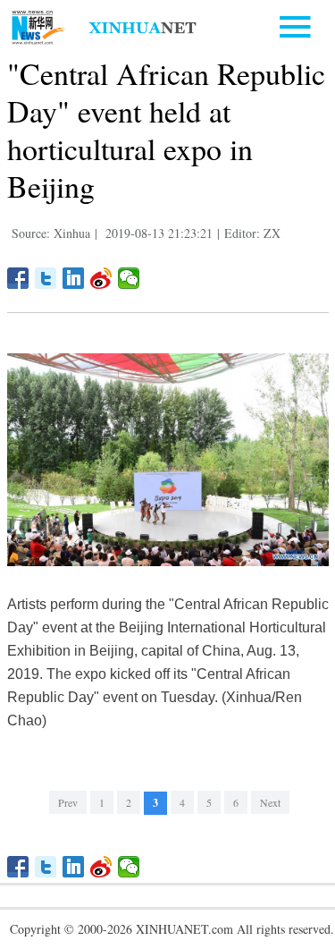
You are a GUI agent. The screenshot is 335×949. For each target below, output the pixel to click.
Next (270, 802)
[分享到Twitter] (46, 278)
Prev (68, 802)
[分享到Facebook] (18, 278)
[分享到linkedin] (74, 278)
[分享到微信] (129, 278)
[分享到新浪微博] (101, 278)
